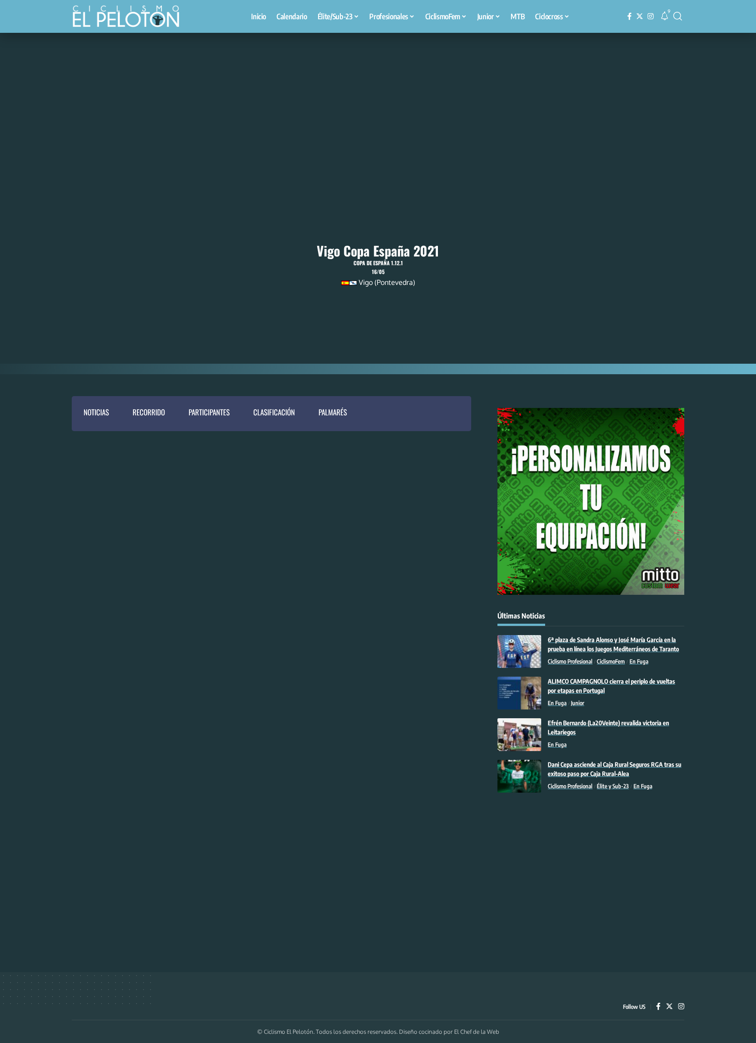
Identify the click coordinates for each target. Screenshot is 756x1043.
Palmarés (332, 412)
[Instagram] (650, 16)
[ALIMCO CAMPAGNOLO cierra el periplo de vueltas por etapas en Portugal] (519, 693)
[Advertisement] (378, 98)
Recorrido (149, 412)
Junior (577, 702)
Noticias (96, 412)
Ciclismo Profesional (570, 661)
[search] (677, 16)
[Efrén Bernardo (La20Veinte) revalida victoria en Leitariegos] (519, 734)
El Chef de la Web (476, 1031)
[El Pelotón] (130, 17)
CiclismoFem (611, 661)
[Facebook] (629, 16)
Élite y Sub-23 (613, 786)
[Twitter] (639, 16)
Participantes (209, 412)
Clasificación (274, 412)
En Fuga (639, 661)
